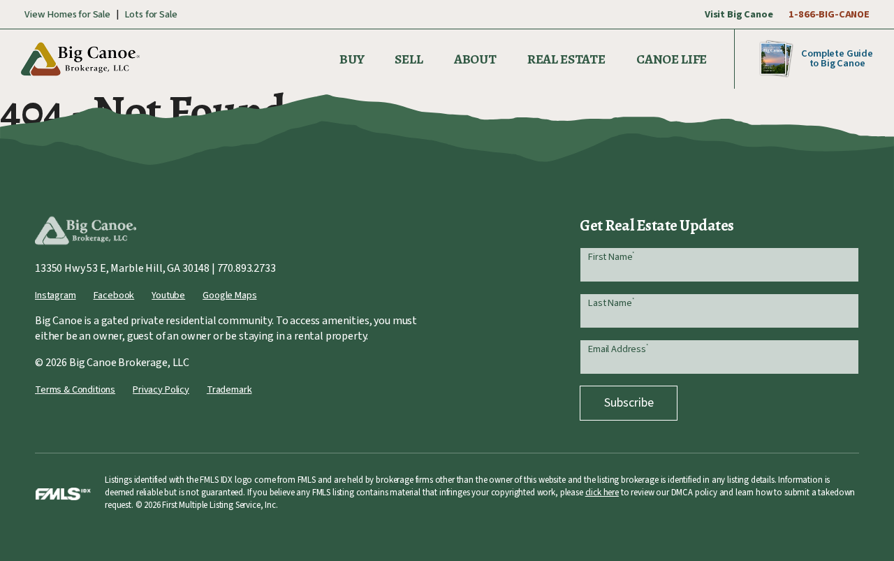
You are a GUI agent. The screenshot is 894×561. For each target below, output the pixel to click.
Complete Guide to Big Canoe (837, 58)
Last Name (610, 303)
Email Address (618, 349)
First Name (611, 256)
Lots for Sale (150, 14)
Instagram (55, 295)
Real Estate (566, 59)
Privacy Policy (161, 389)
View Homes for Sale (67, 14)
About (475, 59)
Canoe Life (671, 59)
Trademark (229, 389)
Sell (409, 59)
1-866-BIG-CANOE (829, 14)
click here (602, 492)
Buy (352, 59)
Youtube (168, 295)
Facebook (114, 295)
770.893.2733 (246, 268)
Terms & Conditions (75, 389)
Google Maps (229, 295)
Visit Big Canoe (739, 14)
